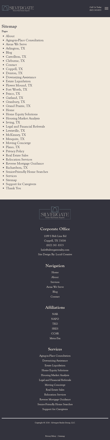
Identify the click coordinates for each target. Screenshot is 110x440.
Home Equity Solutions (22, 114)
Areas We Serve (16, 44)
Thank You (13, 188)
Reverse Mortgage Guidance (25, 163)
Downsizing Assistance (21, 77)
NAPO (55, 318)
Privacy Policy (15, 151)
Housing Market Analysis (23, 118)
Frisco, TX (13, 94)
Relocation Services (19, 159)
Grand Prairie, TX (18, 106)
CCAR (55, 333)
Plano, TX (13, 147)
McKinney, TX (16, 135)
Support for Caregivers (21, 184)
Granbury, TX (15, 102)
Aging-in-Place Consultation (25, 40)
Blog (9, 52)
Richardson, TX (17, 168)
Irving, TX (13, 122)
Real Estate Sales (17, 155)
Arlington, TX (15, 48)
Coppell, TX (14, 69)
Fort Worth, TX (16, 89)
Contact (11, 65)
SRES (55, 328)
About (10, 36)
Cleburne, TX (15, 61)
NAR (55, 314)
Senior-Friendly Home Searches (27, 172)
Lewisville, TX (15, 131)
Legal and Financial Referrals (25, 126)
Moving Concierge (18, 143)
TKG (55, 323)
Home (10, 110)
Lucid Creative (64, 254)
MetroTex (55, 338)
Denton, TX (14, 73)
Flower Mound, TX (19, 85)
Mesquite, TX (15, 139)
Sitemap (11, 180)
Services (11, 176)
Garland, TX (14, 98)
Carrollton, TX (16, 57)
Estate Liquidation (18, 81)
